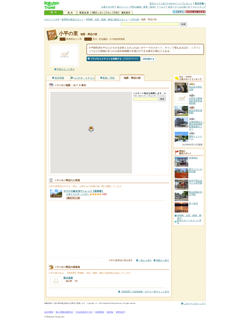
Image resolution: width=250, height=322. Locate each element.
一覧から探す (145, 260)
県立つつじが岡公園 (195, 170)
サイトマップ (199, 7)
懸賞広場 (84, 12)
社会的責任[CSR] (84, 312)
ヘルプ (162, 7)
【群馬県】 (83, 191)
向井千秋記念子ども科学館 (195, 181)
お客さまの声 (107, 7)
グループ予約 (112, 12)
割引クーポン (98, 12)
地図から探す (162, 260)
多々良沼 (193, 203)
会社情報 (48, 312)
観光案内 (126, 12)
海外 (70, 12)
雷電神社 (193, 158)
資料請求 (120, 312)
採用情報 (99, 312)
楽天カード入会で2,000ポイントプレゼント (170, 3)
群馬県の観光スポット (73, 19)
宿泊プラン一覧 (73, 198)
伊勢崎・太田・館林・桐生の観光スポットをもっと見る (189, 219)
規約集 (110, 312)
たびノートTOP (51, 19)
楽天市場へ (200, 3)
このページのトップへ (195, 303)
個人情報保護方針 (64, 312)
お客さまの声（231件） (78, 194)
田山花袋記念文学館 (195, 193)
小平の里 (134, 19)
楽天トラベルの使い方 (179, 7)
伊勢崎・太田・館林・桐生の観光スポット (107, 19)
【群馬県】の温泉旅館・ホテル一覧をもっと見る (145, 291)
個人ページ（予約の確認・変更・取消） (137, 7)
